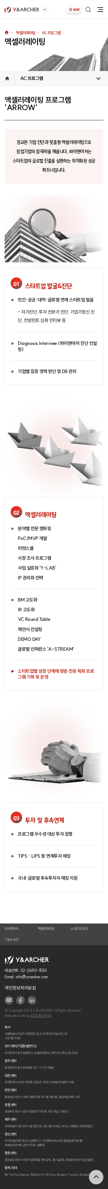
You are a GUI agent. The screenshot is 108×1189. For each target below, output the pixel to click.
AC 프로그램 (31, 78)
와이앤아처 (11, 928)
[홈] (22, 9)
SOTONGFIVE (41, 1015)
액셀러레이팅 (45, 928)
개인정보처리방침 (20, 988)
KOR (76, 10)
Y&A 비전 (11, 939)
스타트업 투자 (79, 928)
